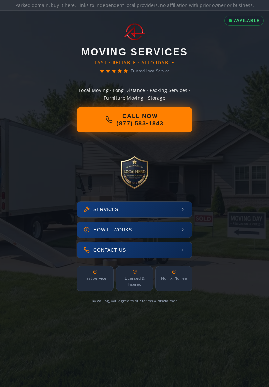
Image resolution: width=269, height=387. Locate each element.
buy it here (63, 5)
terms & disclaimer (159, 301)
